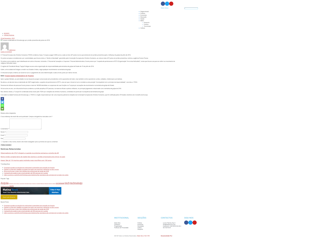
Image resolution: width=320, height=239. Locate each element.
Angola (4, 183)
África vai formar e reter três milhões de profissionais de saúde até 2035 (26, 171)
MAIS (142, 21)
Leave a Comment (6, 52)
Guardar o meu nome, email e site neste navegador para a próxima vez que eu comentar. (30, 142)
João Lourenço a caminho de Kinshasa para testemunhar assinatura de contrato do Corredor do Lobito (36, 175)
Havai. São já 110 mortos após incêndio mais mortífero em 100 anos (26, 160)
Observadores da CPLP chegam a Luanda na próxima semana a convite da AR (30, 153)
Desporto (147, 22)
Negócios (42, 183)
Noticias (46, 183)
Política (142, 13)
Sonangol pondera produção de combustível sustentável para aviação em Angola (29, 168)
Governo (34, 183)
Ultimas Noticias (9, 35)
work (11, 186)
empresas (26, 183)
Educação (143, 17)
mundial (38, 183)
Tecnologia (147, 26)
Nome (3, 132)
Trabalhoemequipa (5, 186)
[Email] (2, 108)
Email (3, 135)
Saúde (142, 19)
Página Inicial (144, 11)
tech (67, 183)
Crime (14, 183)
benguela (11, 183)
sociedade (60, 183)
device (17, 183)
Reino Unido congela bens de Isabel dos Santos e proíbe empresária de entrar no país (33, 157)
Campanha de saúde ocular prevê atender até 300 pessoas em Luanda (26, 173)
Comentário (5, 129)
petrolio (50, 183)
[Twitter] (2, 102)
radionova (12, 50)
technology (76, 183)
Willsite (175, 236)
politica (54, 183)
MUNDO (6, 33)
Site (2, 138)
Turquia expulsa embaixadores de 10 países (19, 76)
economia (22, 183)
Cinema (146, 24)
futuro (30, 183)
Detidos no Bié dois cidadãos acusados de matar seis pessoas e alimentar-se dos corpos (31, 169)
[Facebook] (2, 98)
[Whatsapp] (2, 105)
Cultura (142, 28)
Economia (143, 15)
